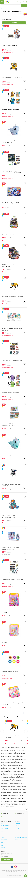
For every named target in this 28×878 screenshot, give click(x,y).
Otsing (23, 6)
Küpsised (17, 839)
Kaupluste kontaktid (5, 825)
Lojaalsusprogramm (4, 826)
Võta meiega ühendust (19, 830)
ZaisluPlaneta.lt (4, 844)
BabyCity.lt (3, 840)
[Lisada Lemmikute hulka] (25, 26)
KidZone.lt (3, 845)
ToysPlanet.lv (3, 847)
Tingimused (17, 823)
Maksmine (17, 825)
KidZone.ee (3, 837)
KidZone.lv (3, 849)
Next (25, 731)
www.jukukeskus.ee (5, 804)
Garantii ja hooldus (4, 828)
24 (24, 713)
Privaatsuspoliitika (18, 835)
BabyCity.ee (3, 835)
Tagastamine (17, 828)
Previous (2, 731)
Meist (2, 823)
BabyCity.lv (3, 842)
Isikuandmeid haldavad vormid (21, 837)
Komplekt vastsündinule (5, 830)
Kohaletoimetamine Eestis (20, 826)
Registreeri (7, 859)
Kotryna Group (4, 839)
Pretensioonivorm (4, 831)
